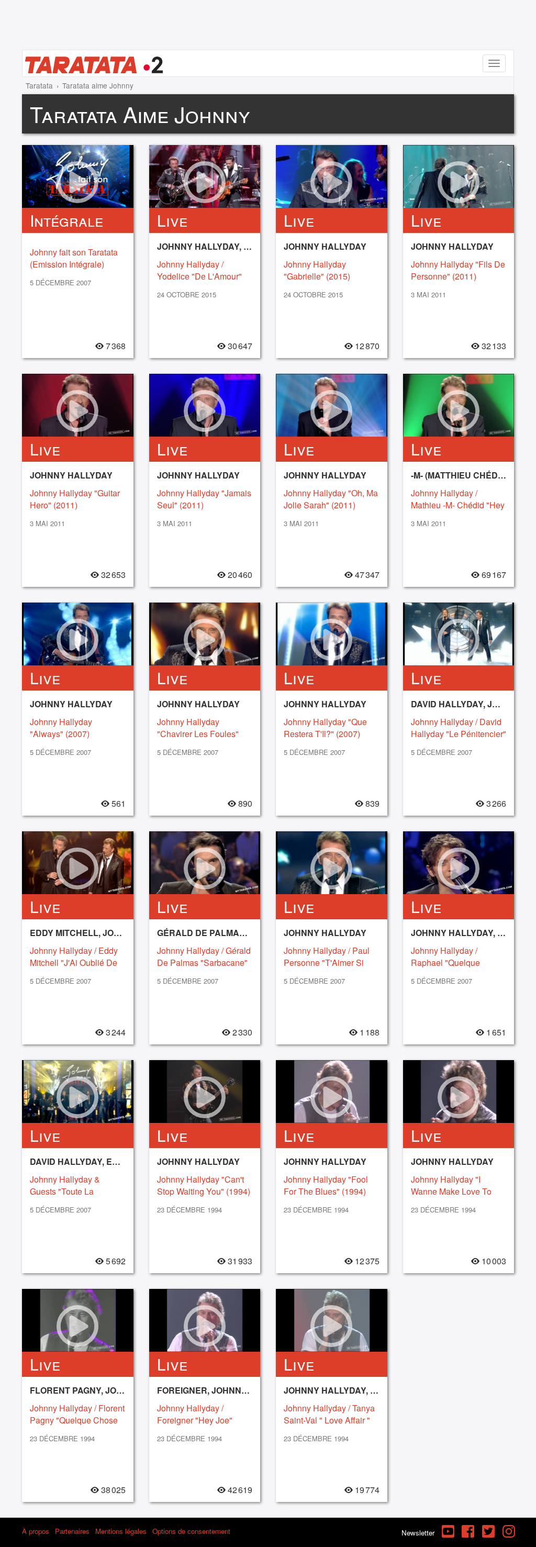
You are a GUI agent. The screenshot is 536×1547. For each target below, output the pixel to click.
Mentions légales (121, 1531)
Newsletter (417, 1533)
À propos (35, 1531)
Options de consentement (191, 1531)
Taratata (39, 85)
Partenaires (72, 1531)
